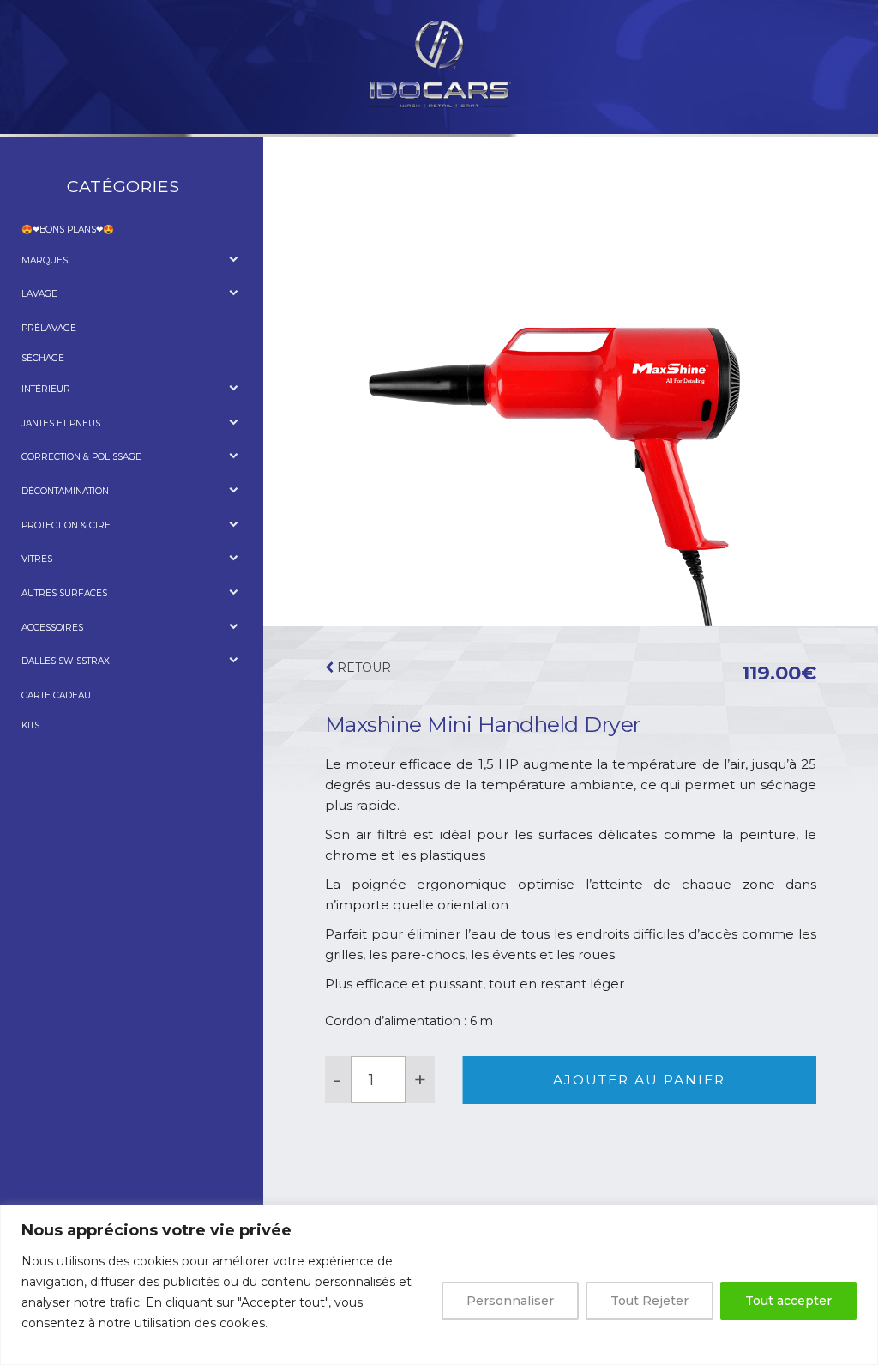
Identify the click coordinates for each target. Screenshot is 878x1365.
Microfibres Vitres (82, 577)
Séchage (42, 358)
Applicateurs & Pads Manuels (108, 644)
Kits (30, 725)
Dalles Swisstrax (65, 661)
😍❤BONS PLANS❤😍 (67, 229)
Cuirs (48, 407)
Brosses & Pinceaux (83, 440)
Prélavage (48, 328)
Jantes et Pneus (60, 423)
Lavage (39, 293)
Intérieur (45, 389)
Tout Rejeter (649, 1300)
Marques (44, 260)
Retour (362, 667)
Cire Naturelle (72, 542)
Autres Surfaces (64, 593)
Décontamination (65, 491)
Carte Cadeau (56, 695)
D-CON (49, 277)
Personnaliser (510, 1300)
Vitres (36, 559)
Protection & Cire (66, 525)
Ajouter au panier (639, 1080)
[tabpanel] (570, 381)
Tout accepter (788, 1300)
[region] (439, 1285)
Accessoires (65, 311)
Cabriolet (59, 611)
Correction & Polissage (81, 456)
